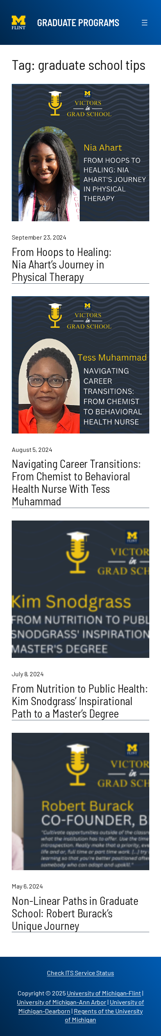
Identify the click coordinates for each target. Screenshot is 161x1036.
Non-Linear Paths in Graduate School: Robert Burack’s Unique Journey (75, 913)
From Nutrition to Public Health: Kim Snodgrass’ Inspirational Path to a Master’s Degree (80, 701)
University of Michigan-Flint (104, 993)
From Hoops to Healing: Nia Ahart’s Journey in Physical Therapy (62, 264)
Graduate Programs (78, 22)
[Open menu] (144, 22)
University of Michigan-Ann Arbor (61, 1002)
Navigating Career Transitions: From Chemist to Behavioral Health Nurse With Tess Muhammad (76, 483)
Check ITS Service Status (80, 972)
